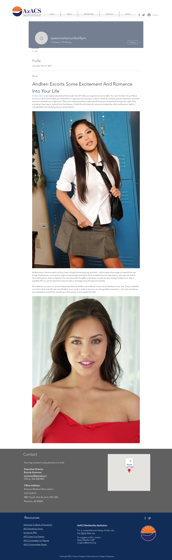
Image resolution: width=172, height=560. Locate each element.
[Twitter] (143, 15)
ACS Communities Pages (35, 544)
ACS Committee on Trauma (36, 540)
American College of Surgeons (38, 525)
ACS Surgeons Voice (33, 528)
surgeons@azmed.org (86, 542)
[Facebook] (139, 15)
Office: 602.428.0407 (34, 478)
